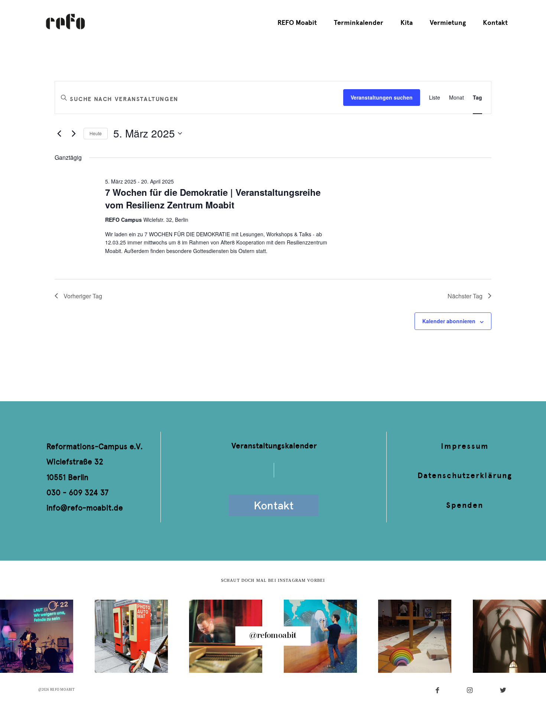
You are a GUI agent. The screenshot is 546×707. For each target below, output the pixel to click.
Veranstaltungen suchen (382, 97)
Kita (406, 22)
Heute (96, 133)
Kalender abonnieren (448, 321)
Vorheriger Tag (83, 296)
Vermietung (448, 22)
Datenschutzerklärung (464, 475)
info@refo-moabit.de (84, 507)
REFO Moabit (297, 22)
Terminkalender (358, 22)
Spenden (464, 505)
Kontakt (495, 22)
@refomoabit (272, 635)
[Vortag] (59, 133)
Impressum (464, 446)
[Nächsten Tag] (73, 133)
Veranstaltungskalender (274, 445)
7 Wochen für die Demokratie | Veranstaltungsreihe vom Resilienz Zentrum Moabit (213, 198)
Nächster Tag (465, 296)
